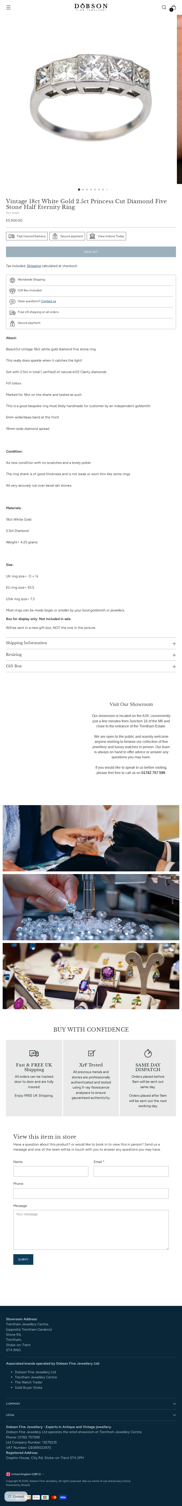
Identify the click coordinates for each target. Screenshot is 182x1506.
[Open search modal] (164, 7)
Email (99, 1162)
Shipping (34, 266)
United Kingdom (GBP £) (26, 1474)
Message (20, 1206)
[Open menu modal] (8, 7)
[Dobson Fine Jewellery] (91, 7)
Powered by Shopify (18, 1485)
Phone (18, 1184)
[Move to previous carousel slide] (162, 1291)
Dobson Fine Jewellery (43, 1481)
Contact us (48, 301)
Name (18, 1162)
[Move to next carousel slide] (172, 1290)
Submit (23, 1259)
